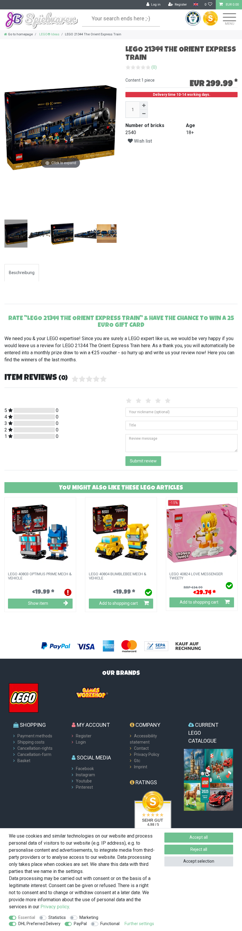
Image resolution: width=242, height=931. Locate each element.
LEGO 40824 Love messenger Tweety (196, 576)
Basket (23, 760)
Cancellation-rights (35, 748)
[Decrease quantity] (144, 114)
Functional (110, 923)
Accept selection (198, 861)
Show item (38, 603)
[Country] (195, 4)
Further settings (139, 923)
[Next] (112, 127)
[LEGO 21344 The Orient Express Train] (19, 234)
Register (83, 736)
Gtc (137, 760)
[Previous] (9, 127)
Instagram (85, 774)
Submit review (143, 461)
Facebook (85, 768)
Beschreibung (22, 272)
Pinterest (84, 787)
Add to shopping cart (118, 603)
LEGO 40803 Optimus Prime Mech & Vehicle (40, 576)
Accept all (198, 837)
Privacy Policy (146, 754)
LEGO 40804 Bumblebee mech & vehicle (117, 576)
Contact (141, 748)
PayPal (80, 923)
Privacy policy (54, 906)
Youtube (84, 781)
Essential (26, 917)
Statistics (57, 917)
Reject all (198, 849)
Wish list (142, 141)
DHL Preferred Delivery (39, 923)
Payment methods (34, 736)
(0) (154, 67)
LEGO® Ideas (48, 34)
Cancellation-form (34, 754)
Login (81, 742)
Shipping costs (31, 742)
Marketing (88, 917)
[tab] (21, 272)
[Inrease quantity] (144, 105)
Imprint (140, 766)
